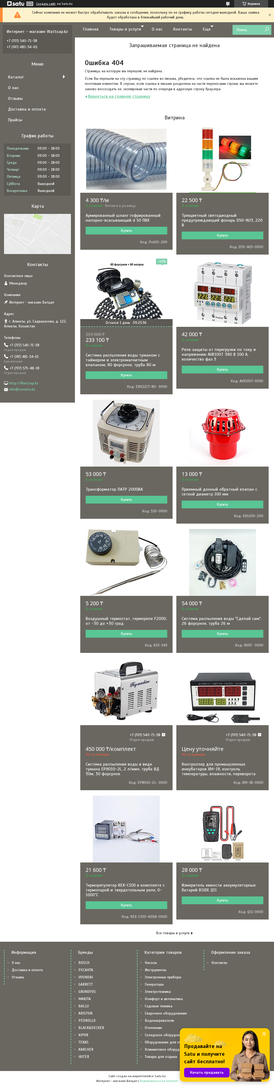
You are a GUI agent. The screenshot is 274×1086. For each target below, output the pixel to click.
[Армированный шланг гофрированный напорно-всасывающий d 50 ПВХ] (126, 159)
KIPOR (83, 1035)
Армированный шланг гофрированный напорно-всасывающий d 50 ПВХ (123, 218)
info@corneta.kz (22, 389)
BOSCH (83, 962)
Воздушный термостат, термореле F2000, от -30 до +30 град (126, 621)
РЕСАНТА (85, 970)
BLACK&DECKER (91, 1028)
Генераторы (154, 984)
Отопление (153, 1028)
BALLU (83, 1006)
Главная (90, 29)
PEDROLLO (87, 1020)
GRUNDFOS (87, 991)
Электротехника (158, 991)
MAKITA (84, 999)
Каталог (16, 77)
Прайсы (15, 120)
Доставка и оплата (27, 109)
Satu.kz (160, 1076)
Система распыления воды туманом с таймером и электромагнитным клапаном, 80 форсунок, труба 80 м (123, 360)
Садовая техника (158, 1006)
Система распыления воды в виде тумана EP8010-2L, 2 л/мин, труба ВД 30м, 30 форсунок (122, 769)
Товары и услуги (125, 29)
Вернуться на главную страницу (119, 96)
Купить (126, 230)
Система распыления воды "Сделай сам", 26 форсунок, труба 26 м (221, 621)
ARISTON (85, 1013)
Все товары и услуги (172, 933)
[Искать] (266, 29)
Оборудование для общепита (169, 1042)
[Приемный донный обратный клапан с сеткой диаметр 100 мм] (222, 433)
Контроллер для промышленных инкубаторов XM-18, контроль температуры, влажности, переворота (219, 769)
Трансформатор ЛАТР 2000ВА (114, 489)
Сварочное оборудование (166, 1013)
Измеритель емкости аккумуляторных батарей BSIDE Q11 (219, 887)
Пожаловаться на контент (159, 1081)
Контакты (182, 29)
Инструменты (155, 970)
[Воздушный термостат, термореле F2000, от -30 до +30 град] (126, 562)
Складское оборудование (166, 1035)
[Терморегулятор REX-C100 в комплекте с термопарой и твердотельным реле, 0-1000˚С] (126, 829)
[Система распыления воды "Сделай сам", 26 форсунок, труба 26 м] (222, 562)
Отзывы (15, 98)
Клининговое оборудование (168, 1049)
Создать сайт (46, 4)
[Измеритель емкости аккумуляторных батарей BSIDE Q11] (222, 829)
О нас (157, 29)
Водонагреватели (159, 1020)
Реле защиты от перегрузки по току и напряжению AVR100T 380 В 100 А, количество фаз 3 (219, 354)
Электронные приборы (163, 977)
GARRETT (85, 984)
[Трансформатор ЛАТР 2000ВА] (126, 433)
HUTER (83, 1056)
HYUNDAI (85, 977)
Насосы (151, 962)
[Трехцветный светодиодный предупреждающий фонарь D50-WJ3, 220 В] (222, 159)
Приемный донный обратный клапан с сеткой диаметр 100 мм (219, 492)
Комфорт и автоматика (164, 999)
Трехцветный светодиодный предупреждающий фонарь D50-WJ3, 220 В (222, 220)
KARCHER (85, 1049)
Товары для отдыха (161, 1056)
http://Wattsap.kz (23, 383)
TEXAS (83, 1042)
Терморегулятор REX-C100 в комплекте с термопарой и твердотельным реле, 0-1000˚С (125, 890)
